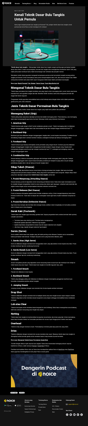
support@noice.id (73, 404)
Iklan (53, 3)
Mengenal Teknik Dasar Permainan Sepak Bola (33, 340)
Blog (35, 3)
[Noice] (6, 3)
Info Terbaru (55, 406)
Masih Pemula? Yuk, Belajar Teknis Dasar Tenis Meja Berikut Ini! (38, 83)
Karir (39, 410)
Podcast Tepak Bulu (38, 346)
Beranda (17, 3)
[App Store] (18, 405)
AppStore (61, 349)
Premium (71, 3)
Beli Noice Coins (62, 3)
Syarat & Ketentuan (30, 409)
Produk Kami (42, 407)
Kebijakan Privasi (29, 412)
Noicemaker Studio (44, 3)
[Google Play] (8, 405)
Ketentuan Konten (30, 406)
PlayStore (71, 349)
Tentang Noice (26, 3)
